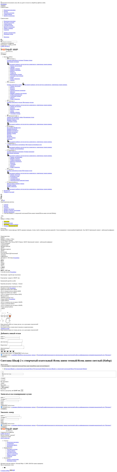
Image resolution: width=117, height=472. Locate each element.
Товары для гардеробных (17, 148)
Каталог (6, 206)
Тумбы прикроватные (16, 94)
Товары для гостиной (16, 65)
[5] (13, 351)
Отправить (3, 356)
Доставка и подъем (9, 13)
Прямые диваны (19, 183)
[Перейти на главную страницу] (9, 51)
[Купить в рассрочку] (22, 390)
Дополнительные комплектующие (19, 180)
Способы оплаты (8, 25)
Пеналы (9, 135)
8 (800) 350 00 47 (5, 46)
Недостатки (4, 345)
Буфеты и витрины (15, 70)
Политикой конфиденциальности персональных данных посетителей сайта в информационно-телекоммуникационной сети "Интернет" (74, 355)
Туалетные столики (15, 96)
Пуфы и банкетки (15, 78)
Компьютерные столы (13, 118)
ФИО (3, 337)
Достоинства (4, 342)
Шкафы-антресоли (12, 129)
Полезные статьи (8, 34)
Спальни (6, 207)
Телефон (3, 399)
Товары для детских (15, 106)
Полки (12, 77)
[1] (2, 351)
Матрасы (12, 92)
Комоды (12, 71)
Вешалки (12, 163)
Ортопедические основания (17, 90)
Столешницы (13, 177)
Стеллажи (9, 139)
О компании (10, 443)
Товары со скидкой (9, 192)
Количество (5, 374)
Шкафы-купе (17, 127)
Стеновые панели (15, 179)
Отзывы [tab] (11, 226)
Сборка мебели (8, 14)
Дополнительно (5, 348)
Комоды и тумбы (14, 109)
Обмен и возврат (8, 28)
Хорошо (3, 5)
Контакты (6, 37)
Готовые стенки (28, 60)
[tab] (6, 221)
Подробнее (4, 4)
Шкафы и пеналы (15, 68)
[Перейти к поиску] (1, 195)
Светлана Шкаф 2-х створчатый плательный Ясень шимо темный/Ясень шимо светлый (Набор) (25, 366)
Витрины (9, 136)
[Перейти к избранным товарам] (1, 198)
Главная (6, 204)
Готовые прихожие (29, 151)
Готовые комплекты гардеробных (16, 144)
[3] (7, 351)
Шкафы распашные (12, 132)
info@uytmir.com (5, 438)
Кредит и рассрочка (9, 15)
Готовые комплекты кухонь (14, 170)
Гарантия (6, 29)
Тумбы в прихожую (15, 160)
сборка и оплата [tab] (11, 224)
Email (3, 338)
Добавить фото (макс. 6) (7, 353)
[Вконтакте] (4, 467)
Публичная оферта (12, 445)
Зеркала (12, 80)
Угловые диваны (11, 185)
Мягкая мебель (11, 183)
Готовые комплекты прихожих (15, 151)
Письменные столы (28, 117)
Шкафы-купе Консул (12, 130)
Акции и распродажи (9, 32)
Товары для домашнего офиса (15, 117)
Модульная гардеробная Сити (34, 144)
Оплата (6, 11)
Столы (12, 110)
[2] (5, 351)
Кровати (12, 89)
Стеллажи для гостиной (16, 76)
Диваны (12, 67)
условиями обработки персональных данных (23, 355)
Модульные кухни (27, 170)
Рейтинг (3, 349)
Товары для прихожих (16, 157)
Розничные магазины (9, 10)
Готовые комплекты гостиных (15, 60)
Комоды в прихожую (16, 161)
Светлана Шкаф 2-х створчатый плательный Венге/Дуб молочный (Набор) (66, 368)
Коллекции (7, 190)
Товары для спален (15, 86)
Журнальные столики (16, 74)
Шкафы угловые (11, 133)
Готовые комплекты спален (14, 84)
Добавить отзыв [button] (5, 328)
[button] (2, 40)
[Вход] (1, 196)
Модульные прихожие (13, 153)
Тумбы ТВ (13, 73)
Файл (2, 402)
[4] (10, 351)
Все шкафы (10, 127)
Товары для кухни (15, 174)
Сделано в (5, 470)
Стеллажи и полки (15, 113)
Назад (4, 54)
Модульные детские (28, 102)
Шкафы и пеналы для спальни (18, 93)
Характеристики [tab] (8, 223)
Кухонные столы (14, 176)
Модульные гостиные (13, 61)
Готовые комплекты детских (14, 102)
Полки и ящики (11, 137)
